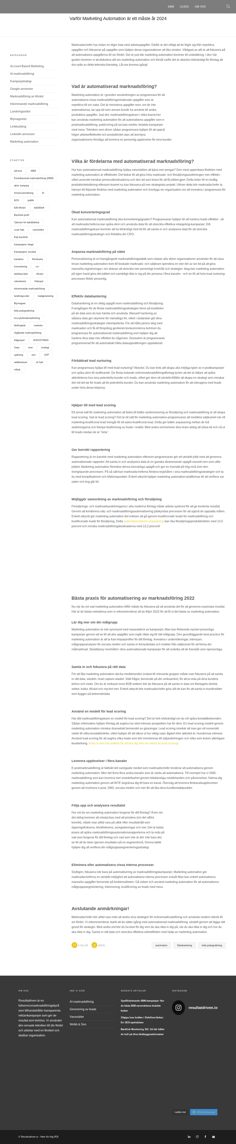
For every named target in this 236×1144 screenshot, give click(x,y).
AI (43, 193)
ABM (171, 6)
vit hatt (39, 362)
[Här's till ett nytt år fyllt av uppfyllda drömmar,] (189, 1062)
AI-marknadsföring (22, 73)
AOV (16, 200)
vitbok (17, 369)
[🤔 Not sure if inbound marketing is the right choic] (201, 1033)
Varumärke (77, 1016)
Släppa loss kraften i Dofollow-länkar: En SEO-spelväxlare (142, 1020)
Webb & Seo (78, 1024)
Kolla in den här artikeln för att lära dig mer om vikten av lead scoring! (133, 743)
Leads (184, 6)
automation (161, 945)
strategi (45, 347)
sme (30, 347)
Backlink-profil (21, 215)
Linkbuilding (18, 126)
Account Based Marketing (27, 66)
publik (31, 200)
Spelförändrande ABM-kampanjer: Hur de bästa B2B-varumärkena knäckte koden (142, 1005)
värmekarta (20, 281)
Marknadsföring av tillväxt (26, 96)
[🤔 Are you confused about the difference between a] (189, 1033)
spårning (18, 354)
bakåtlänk (39, 207)
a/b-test (18, 170)
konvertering (20, 266)
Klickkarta (37, 259)
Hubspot (38, 281)
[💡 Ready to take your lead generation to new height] (201, 1062)
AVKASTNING (41, 340)
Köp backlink (21, 237)
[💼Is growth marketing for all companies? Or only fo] (213, 1033)
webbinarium (20, 362)
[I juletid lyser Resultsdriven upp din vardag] (177, 1092)
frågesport (19, 340)
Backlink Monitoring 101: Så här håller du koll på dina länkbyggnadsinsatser (142, 1032)
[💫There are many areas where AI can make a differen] (177, 1062)
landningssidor (21, 296)
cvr (37, 266)
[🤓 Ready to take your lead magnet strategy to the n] (177, 1033)
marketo (38, 325)
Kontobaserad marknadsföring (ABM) (33, 178)
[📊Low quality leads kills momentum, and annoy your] (213, 1062)
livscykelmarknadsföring (27, 318)
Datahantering (184, 945)
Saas (17, 347)
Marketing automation (24, 141)
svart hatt (19, 229)
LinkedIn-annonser (22, 134)
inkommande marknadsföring (29, 288)
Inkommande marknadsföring (29, 103)
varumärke (38, 229)
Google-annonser (21, 88)
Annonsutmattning (23, 193)
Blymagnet (19, 303)
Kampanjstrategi (21, 81)
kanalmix (19, 259)
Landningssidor (20, 111)
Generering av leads (83, 1009)
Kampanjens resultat (25, 251)
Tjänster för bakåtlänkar (26, 222)
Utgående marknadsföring (27, 332)
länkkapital (19, 325)
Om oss (200, 6)
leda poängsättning (24, 310)
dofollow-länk (21, 274)
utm (34, 354)
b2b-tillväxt (20, 207)
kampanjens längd (23, 244)
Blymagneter (18, 119)
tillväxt (39, 274)
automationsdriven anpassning (144, 521)
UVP (46, 354)
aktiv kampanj (21, 185)
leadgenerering (45, 296)
